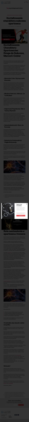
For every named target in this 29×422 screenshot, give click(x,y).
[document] (14, 211)
